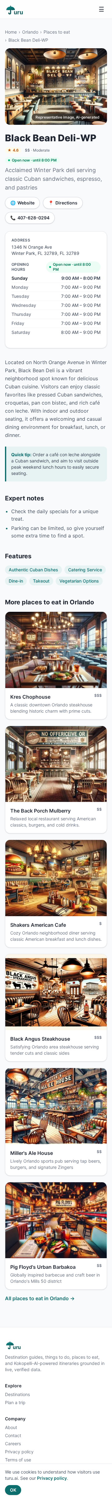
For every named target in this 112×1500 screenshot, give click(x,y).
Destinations (17, 1394)
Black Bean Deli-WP (28, 40)
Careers (13, 1443)
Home (11, 32)
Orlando (30, 32)
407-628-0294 (29, 217)
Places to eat (57, 32)
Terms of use (18, 1459)
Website (22, 202)
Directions (62, 202)
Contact (13, 1435)
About (11, 1427)
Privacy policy (19, 1451)
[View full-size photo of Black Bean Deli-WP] (56, 86)
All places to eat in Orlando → (40, 1298)
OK (13, 1490)
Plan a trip (15, 1402)
